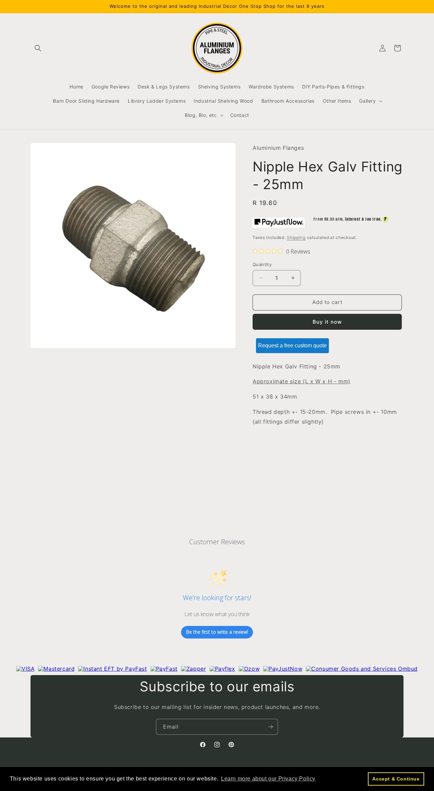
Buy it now (327, 322)
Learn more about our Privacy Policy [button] (268, 779)
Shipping (296, 237)
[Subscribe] (270, 727)
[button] (38, 48)
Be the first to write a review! (217, 632)
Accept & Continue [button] (395, 779)
